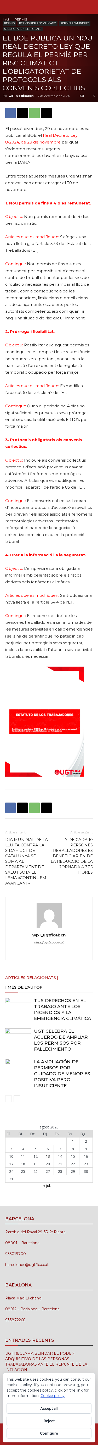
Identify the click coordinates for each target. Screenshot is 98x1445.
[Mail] (49, 953)
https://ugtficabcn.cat (49, 942)
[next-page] (17, 1098)
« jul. (47, 1185)
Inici (6, 19)
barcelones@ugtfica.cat (27, 1264)
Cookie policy (53, 1395)
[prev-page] (8, 1098)
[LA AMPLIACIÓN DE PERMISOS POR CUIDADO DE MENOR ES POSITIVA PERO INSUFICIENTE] (18, 1068)
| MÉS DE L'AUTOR (24, 987)
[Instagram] (38, 953)
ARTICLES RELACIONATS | (31, 977)
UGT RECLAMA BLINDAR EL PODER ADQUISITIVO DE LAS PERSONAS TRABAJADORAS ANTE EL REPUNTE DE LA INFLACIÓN (46, 1361)
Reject (49, 1421)
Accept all (49, 1408)
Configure (49, 1433)
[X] (22, 113)
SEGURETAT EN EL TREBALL (22, 29)
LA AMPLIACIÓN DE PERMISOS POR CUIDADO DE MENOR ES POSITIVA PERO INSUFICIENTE (62, 1073)
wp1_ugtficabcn (21, 96)
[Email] (46, 113)
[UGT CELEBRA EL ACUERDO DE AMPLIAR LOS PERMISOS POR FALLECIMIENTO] (18, 1037)
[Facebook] (10, 113)
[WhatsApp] (34, 113)
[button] (9, 7)
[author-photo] (49, 927)
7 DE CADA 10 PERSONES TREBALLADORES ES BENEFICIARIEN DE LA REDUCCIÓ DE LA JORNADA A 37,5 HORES (72, 856)
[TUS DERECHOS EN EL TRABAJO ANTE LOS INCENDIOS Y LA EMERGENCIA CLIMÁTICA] (18, 1007)
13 (48, 1156)
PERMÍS (21, 19)
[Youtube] (71, 953)
